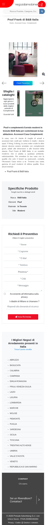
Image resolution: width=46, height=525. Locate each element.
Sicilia (12, 435)
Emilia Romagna (18, 381)
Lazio (12, 392)
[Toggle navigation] (3, 4)
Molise (13, 413)
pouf (20, 202)
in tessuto (22, 206)
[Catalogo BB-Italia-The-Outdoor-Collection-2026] (34, 103)
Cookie (18, 523)
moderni (21, 211)
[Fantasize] (40, 83)
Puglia (13, 424)
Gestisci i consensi (31, 523)
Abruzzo (14, 360)
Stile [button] (14, 211)
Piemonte (14, 419)
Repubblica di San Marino (23, 467)
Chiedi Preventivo (23, 83)
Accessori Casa (20, 23)
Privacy (11, 523)
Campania (14, 376)
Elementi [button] (12, 202)
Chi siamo (23, 484)
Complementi (31, 23)
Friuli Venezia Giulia (20, 387)
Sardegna (15, 429)
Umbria (13, 451)
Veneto (13, 461)
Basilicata (15, 365)
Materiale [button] (12, 206)
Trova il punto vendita (23, 349)
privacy (24, 297)
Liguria (13, 397)
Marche (13, 408)
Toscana (14, 440)
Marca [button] (13, 198)
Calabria (14, 370)
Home (12, 23)
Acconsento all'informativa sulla (24, 295)
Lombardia (15, 403)
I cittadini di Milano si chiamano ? (24, 301)
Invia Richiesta (24, 317)
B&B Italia (22, 198)
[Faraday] (6, 83)
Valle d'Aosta (16, 456)
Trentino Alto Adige (20, 445)
